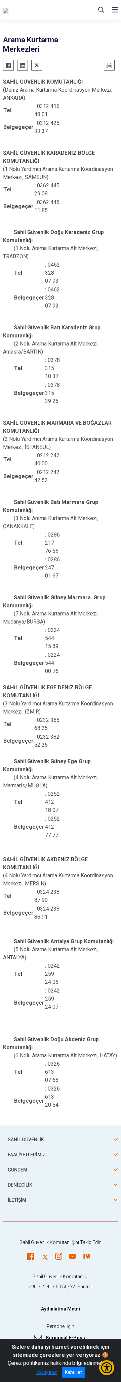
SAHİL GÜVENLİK (26, 1139)
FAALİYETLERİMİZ (27, 1154)
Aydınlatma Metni (60, 1308)
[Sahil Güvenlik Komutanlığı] (40, 10)
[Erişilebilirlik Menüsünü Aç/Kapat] (106, 1367)
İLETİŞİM (17, 1200)
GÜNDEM (17, 1169)
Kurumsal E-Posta (66, 1337)
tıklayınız (46, 1372)
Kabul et (73, 1372)
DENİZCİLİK (20, 1185)
